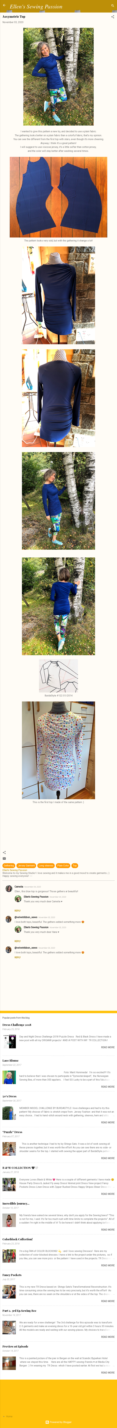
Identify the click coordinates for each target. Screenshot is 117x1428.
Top (75, 865)
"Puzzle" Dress (12, 1132)
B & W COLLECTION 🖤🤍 (20, 1168)
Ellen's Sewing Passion (36, 6)
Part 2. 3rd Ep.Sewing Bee (19, 1311)
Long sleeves (46, 865)
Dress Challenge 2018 (16, 1025)
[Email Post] (4, 859)
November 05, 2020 (47, 917)
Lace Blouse (10, 1060)
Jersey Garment (26, 865)
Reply (18, 910)
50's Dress (9, 1096)
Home (9, 1416)
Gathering (9, 865)
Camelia (19, 886)
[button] (113, 17)
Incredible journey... (15, 1203)
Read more (108, 1047)
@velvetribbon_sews (26, 917)
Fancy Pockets (11, 1275)
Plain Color (63, 865)
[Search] (113, 6)
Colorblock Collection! (17, 1239)
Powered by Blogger (60, 1422)
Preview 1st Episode (15, 1346)
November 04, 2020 (32, 887)
